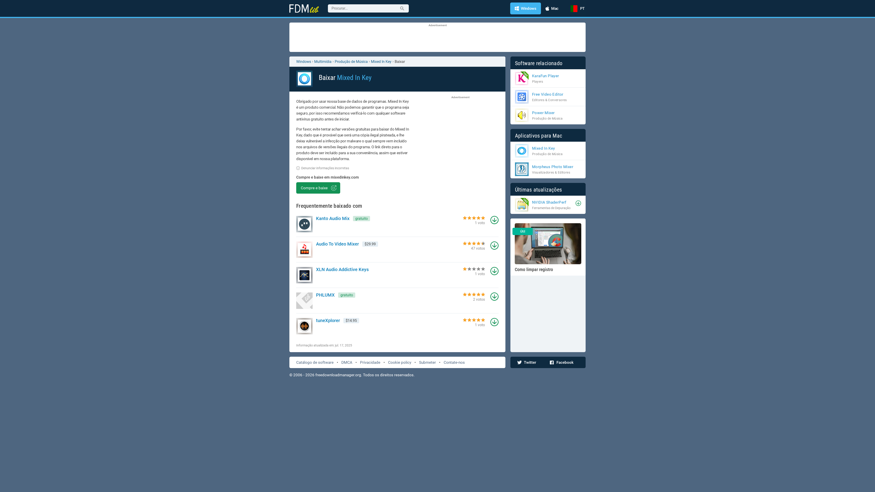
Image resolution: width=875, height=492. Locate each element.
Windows (303, 61)
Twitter (530, 362)
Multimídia (323, 61)
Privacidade (370, 362)
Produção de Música (351, 61)
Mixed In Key (381, 61)
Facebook (565, 362)
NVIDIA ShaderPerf (549, 202)
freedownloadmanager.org (338, 375)
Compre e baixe (314, 188)
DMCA (346, 362)
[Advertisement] (437, 37)
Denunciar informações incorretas (325, 168)
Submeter (427, 362)
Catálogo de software (315, 362)
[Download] (578, 203)
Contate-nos (454, 362)
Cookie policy (399, 362)
